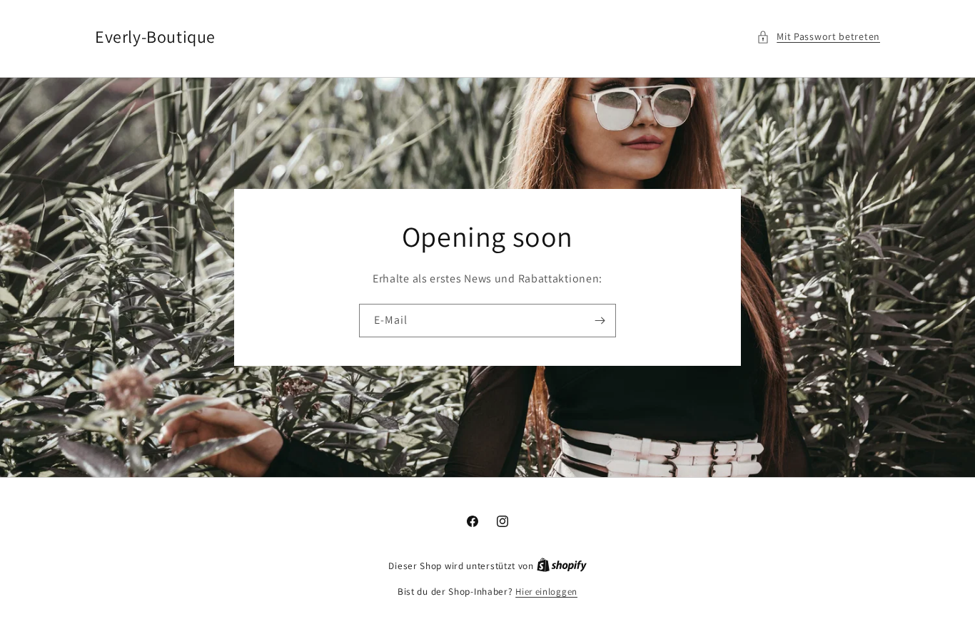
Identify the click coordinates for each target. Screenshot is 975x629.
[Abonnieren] (599, 320)
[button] (818, 37)
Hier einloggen (546, 591)
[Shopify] (562, 566)
